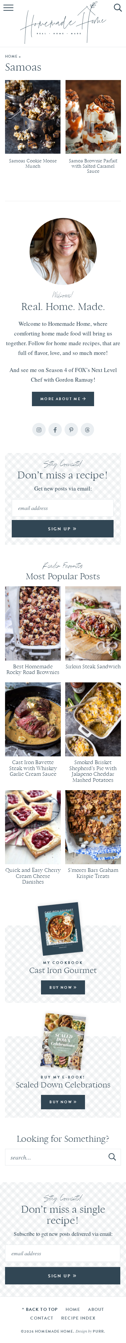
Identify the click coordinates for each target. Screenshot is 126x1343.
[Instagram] (39, 429)
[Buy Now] (63, 929)
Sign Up (60, 529)
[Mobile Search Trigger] (117, 11)
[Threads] (87, 429)
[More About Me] (63, 251)
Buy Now (61, 987)
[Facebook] (55, 429)
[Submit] (112, 1156)
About (96, 1309)
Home (11, 56)
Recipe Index (78, 1318)
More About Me (61, 398)
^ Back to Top (40, 1309)
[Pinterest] (71, 429)
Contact (41, 1318)
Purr (98, 1331)
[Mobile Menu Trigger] (9, 11)
